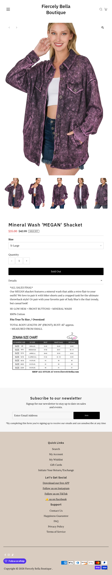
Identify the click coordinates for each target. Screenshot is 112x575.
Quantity (13, 254)
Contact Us (56, 510)
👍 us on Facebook (56, 499)
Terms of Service (56, 531)
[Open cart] (105, 9)
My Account (56, 454)
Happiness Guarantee (56, 516)
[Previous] (9, 27)
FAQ (56, 521)
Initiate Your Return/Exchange (56, 470)
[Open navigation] (16, 9)
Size (10, 239)
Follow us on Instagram (56, 488)
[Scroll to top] (106, 569)
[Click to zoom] (102, 27)
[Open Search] (101, 9)
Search (56, 449)
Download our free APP (56, 483)
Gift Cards (56, 464)
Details (12, 280)
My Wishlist (56, 459)
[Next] (16, 27)
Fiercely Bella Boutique (56, 9)
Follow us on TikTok (56, 493)
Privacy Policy (56, 526)
